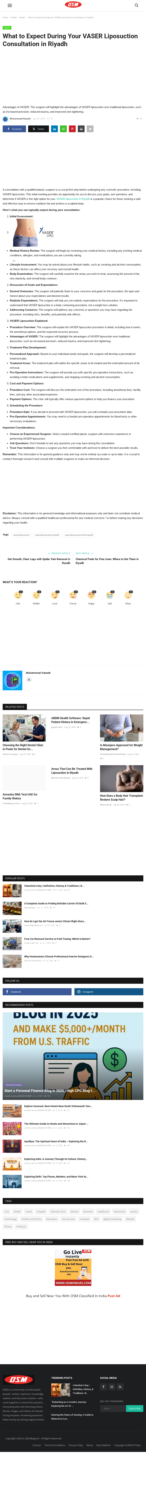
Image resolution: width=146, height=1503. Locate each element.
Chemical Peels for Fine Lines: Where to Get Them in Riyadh (107, 561)
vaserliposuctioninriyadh (47, 534)
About (89, 1445)
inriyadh (41, 1211)
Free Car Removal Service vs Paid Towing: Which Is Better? (57, 938)
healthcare (103, 1211)
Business (88, 1211)
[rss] (120, 1386)
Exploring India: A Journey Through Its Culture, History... (55, 1159)
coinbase (84, 1219)
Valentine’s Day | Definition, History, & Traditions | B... (54, 885)
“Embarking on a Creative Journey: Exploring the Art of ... (69, 1404)
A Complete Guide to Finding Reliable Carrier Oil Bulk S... (56, 903)
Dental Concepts (10, 754)
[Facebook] (103, 1386)
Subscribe (135, 1408)
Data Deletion (103, 1445)
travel (29, 1211)
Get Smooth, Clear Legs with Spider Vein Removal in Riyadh (39, 561)
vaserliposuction (21, 534)
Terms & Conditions (54, 1445)
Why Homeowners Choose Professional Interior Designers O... (59, 956)
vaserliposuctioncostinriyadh (79, 534)
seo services (68, 1219)
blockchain (119, 1211)
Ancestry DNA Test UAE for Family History (20, 796)
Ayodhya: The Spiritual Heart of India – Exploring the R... (56, 1141)
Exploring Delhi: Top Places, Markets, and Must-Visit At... (56, 1176)
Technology (10, 1219)
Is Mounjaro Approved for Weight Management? (121, 747)
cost (6, 1211)
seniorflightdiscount (33, 925)
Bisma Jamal (105, 804)
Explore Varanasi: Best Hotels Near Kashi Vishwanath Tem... (58, 1106)
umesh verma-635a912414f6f (37, 890)
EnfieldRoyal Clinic (11, 803)
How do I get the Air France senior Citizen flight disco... (55, 921)
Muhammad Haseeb (20, 118)
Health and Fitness (31, 1219)
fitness (8, 1226)
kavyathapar (30, 907)
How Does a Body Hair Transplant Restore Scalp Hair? (121, 797)
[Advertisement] (73, 76)
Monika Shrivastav (32, 960)
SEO (96, 1219)
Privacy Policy (76, 1445)
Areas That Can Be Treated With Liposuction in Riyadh (71, 770)
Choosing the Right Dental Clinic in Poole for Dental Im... (23, 747)
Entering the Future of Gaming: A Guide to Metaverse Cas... (72, 1416)
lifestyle (130, 1219)
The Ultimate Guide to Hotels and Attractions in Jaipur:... (56, 1123)
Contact (37, 1445)
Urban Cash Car (31, 943)
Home (5, 17)
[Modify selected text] (13, 260)
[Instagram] (111, 1386)
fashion (75, 1211)
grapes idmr (57, 727)
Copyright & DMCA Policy (127, 1445)
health (17, 1211)
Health (14, 17)
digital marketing (112, 1219)
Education (51, 1219)
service (134, 1211)
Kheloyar (21, 1226)
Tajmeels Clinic (58, 1211)
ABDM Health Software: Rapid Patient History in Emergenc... (70, 720)
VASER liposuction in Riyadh (73, 198)
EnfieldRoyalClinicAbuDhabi (113, 754)
